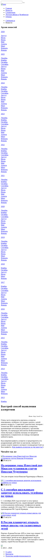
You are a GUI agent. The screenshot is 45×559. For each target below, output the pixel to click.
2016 (3, 309)
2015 (3, 338)
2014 (3, 369)
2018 (3, 264)
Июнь (3, 40)
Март (3, 46)
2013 (3, 397)
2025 (3, 54)
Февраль (4, 48)
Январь (4, 50)
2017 (3, 282)
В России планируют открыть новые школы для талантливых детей (21, 525)
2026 (3, 32)
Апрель (4, 44)
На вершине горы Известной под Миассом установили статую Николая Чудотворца (21, 468)
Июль (3, 38)
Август (4, 36)
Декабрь (4, 58)
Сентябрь (4, 64)
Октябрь (4, 62)
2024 (3, 83)
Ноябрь (4, 60)
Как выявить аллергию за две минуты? (27, 447)
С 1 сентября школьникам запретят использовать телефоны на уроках (22, 492)
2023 (3, 114)
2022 (3, 145)
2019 (3, 237)
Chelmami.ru (10, 21)
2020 (3, 206)
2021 (3, 176)
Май (2, 42)
